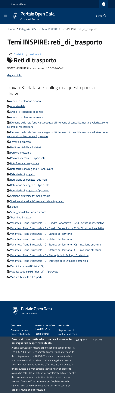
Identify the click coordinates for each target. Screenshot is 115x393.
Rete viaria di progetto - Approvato (29, 185)
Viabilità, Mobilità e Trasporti (26, 277)
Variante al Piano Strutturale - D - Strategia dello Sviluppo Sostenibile (49, 255)
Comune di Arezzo (19, 4)
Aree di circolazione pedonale (26, 112)
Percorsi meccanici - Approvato (28, 158)
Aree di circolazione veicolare (26, 117)
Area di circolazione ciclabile (26, 101)
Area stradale (17, 106)
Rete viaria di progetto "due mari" (29, 180)
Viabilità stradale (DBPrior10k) (27, 266)
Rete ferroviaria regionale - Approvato (31, 169)
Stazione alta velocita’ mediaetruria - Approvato (37, 201)
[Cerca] (105, 16)
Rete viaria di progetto (22, 174)
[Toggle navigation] (5, 15)
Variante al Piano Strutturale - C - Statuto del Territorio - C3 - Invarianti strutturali (56, 244)
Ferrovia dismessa (20, 142)
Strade (14, 207)
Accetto (81, 340)
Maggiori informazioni (33, 390)
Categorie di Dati (28, 29)
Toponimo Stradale (20, 217)
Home (11, 29)
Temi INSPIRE (50, 29)
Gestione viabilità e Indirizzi (25, 147)
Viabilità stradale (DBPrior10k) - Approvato (34, 272)
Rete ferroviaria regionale (24, 163)
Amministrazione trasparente (45, 327)
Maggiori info (14, 75)
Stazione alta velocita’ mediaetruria (30, 196)
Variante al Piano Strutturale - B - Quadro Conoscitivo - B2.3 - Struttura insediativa (57, 223)
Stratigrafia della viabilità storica (28, 212)
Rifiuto (98, 340)
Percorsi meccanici (20, 153)
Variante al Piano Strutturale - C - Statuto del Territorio (41, 234)
